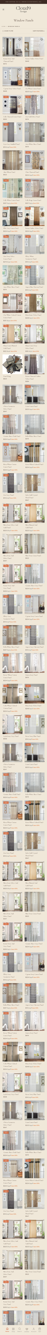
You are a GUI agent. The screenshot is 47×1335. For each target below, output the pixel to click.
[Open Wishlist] (27, 1328)
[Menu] (3, 9)
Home (4, 26)
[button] (39, 31)
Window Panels (14, 26)
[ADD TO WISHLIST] (19, 39)
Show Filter (8, 31)
